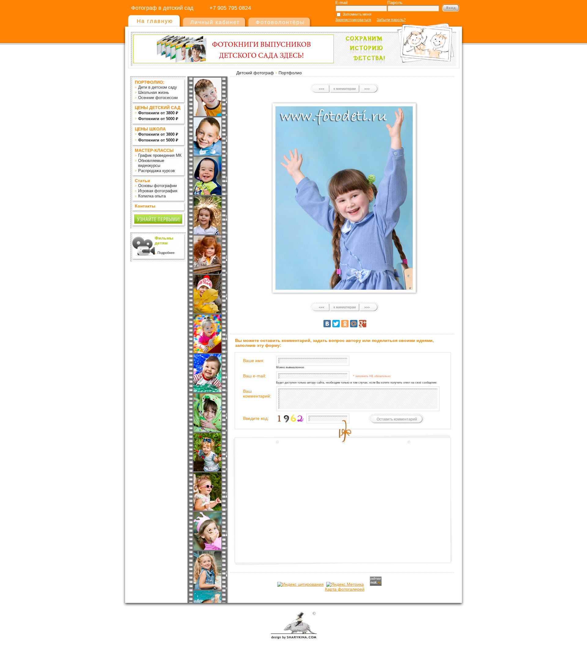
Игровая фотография (157, 191)
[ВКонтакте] (327, 323)
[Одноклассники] (345, 323)
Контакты (145, 206)
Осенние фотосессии (158, 97)
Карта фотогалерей (344, 589)
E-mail (341, 2)
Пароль (394, 2)
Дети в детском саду (157, 87)
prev (321, 89)
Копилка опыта (152, 196)
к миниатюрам (345, 88)
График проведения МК (160, 155)
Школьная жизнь (153, 92)
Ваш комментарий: (257, 393)
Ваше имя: (253, 360)
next (369, 89)
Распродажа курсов (156, 170)
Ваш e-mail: (254, 375)
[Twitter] (336, 323)
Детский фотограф (255, 72)
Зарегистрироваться (353, 20)
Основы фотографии (157, 185)
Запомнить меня (357, 14)
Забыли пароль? (391, 20)
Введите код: (256, 418)
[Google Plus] (362, 323)
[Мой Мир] (353, 323)
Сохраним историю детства (398, 40)
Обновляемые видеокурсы (151, 163)
